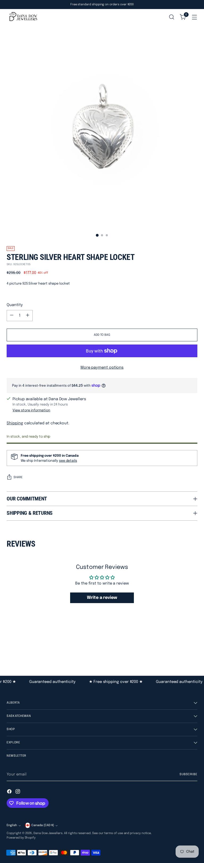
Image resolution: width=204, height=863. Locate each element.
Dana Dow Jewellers (47, 833)
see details (68, 461)
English (12, 825)
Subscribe (188, 774)
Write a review (102, 597)
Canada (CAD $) (42, 825)
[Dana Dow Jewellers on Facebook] (10, 792)
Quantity (15, 305)
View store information (31, 410)
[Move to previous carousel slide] (180, 647)
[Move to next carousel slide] (192, 646)
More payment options (102, 367)
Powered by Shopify (21, 837)
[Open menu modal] (194, 17)
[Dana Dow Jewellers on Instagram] (18, 792)
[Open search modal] (171, 17)
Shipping (15, 423)
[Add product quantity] (27, 315)
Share (18, 477)
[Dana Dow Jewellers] (23, 17)
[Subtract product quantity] (11, 315)
